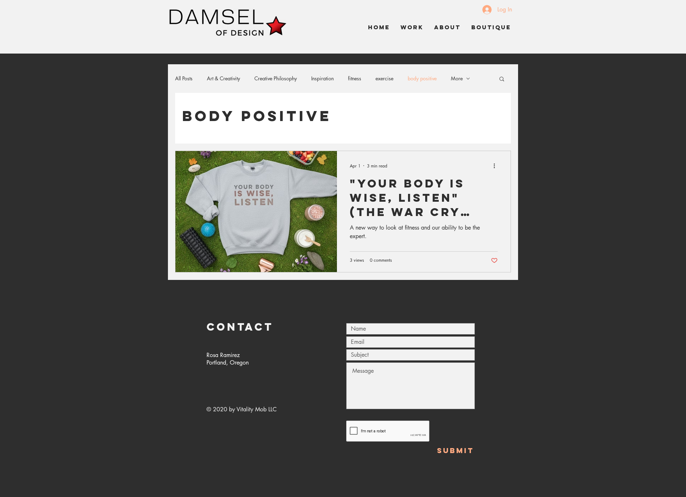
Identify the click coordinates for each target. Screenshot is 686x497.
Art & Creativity (223, 78)
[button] (501, 79)
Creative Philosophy (275, 78)
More (457, 78)
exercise (384, 78)
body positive (422, 78)
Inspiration (322, 78)
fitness (354, 78)
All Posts (184, 78)
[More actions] (496, 165)
